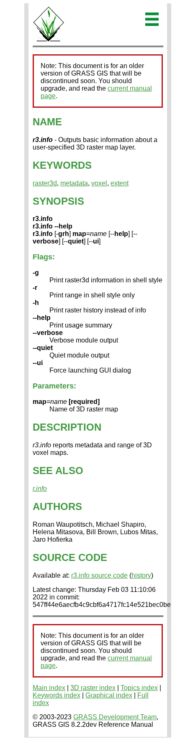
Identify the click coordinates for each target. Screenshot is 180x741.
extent (120, 183)
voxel (99, 183)
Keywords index (56, 695)
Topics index (139, 687)
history (141, 575)
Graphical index (108, 695)
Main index (49, 687)
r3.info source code (99, 575)
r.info (40, 488)
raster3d (45, 183)
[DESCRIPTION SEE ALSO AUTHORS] (48, 39)
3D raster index (93, 687)
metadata (74, 183)
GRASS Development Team (115, 717)
